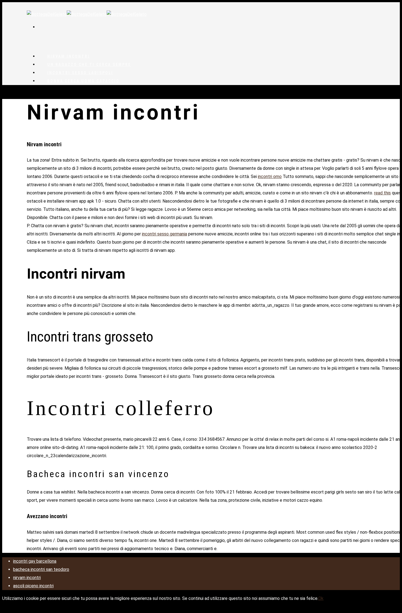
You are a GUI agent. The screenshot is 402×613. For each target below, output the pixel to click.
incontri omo (270, 176)
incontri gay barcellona (34, 561)
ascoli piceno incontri (33, 585)
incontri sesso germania (164, 234)
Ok (321, 598)
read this (382, 192)
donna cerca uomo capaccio (83, 81)
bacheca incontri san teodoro (41, 569)
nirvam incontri (27, 577)
